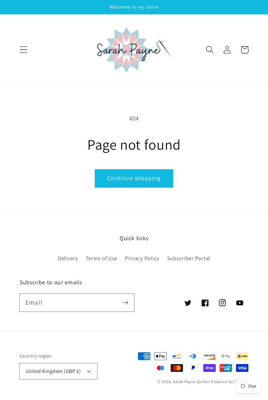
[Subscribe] (125, 302)
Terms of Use (102, 258)
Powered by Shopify (229, 381)
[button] (23, 49)
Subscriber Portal (188, 258)
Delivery (68, 258)
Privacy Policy (142, 258)
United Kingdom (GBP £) (53, 371)
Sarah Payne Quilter (191, 381)
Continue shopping (133, 178)
